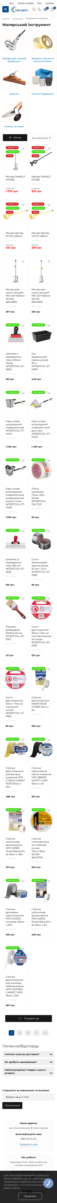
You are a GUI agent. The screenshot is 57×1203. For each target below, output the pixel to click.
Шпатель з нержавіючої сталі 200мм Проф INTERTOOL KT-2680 (15, 361)
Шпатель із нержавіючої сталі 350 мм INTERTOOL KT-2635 (15, 565)
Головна (6, 18)
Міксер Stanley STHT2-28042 (40, 235)
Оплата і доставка (25, 3)
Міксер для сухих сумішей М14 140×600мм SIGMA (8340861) (15, 295)
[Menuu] (5, 9)
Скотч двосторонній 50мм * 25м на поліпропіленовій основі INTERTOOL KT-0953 (41, 636)
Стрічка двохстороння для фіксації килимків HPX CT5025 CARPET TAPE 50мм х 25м (15, 777)
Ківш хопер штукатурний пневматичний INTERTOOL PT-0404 (15, 427)
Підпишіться (12, 1105)
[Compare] (23, 148)
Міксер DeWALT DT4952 (15, 178)
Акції (11, 3)
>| (45, 1032)
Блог (39, 3)
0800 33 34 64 (28, 1138)
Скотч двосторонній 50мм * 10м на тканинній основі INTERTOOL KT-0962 (15, 707)
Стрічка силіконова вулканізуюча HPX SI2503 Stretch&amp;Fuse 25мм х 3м (41, 917)
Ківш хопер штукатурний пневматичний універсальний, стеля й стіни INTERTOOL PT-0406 (15, 498)
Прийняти (30, 1196)
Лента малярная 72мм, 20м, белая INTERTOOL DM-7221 (39, 496)
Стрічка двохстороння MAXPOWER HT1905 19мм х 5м (40, 703)
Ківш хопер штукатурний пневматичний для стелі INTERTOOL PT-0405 (41, 429)
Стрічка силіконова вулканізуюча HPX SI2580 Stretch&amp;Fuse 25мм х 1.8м (15, 846)
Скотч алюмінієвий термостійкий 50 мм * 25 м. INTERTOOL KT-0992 (41, 567)
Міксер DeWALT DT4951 (41, 178)
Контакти (50, 3)
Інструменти (17, 18)
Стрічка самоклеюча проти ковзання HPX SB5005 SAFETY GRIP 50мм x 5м (41, 775)
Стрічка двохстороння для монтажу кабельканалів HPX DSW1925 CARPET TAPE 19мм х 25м (15, 986)
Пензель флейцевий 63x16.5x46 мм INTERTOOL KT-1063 (15, 633)
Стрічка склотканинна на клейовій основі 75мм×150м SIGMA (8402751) (40, 848)
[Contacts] (39, 9)
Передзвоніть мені (28, 1144)
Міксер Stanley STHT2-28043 (15, 235)
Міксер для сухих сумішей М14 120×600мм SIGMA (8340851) (41, 295)
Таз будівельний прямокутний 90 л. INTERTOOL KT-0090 (41, 361)
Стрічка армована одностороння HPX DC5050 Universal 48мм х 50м (15, 917)
